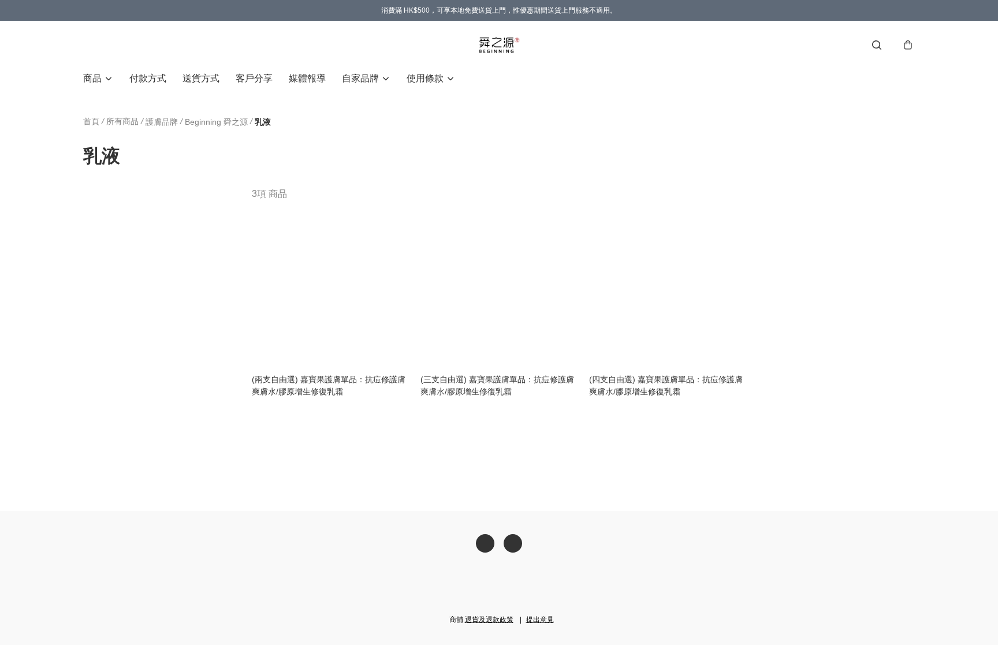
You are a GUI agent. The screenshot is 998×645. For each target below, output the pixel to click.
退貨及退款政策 (489, 620)
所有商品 (122, 121)
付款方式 (147, 78)
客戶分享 (254, 78)
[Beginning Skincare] (499, 45)
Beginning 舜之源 (216, 121)
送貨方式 (201, 78)
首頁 (91, 121)
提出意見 (540, 620)
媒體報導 (307, 78)
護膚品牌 (162, 121)
